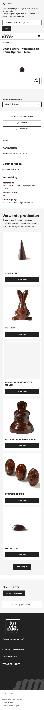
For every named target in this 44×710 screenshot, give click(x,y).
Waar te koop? (11, 664)
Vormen (5, 42)
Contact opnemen (13, 649)
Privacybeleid (8, 702)
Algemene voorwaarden (12, 699)
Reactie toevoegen (14, 593)
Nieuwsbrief (9, 657)
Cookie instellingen (10, 706)
